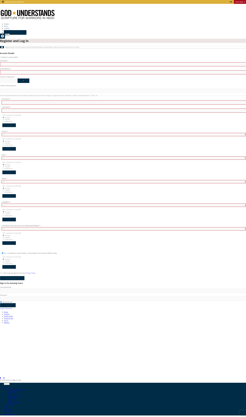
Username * (4, 61)
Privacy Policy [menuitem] (8, 316)
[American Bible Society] (231, 2)
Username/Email (5, 287)
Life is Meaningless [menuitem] (14, 396)
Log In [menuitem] (6, 320)
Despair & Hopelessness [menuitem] (16, 390)
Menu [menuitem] (7, 34)
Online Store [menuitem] (8, 411)
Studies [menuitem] (6, 24)
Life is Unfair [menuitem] (12, 398)
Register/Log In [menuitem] (15, 32)
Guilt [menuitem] (9, 400)
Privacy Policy (30, 273)
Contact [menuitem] (6, 28)
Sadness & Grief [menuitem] (13, 402)
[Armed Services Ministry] (9, 345)
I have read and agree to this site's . (19, 273)
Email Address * (5, 69)
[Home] (27, 19)
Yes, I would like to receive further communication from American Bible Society (30, 253)
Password (3, 295)
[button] (2, 36)
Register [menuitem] (6, 323)
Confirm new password (8, 86)
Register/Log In (9, 414)
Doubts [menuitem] (10, 404)
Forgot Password (6, 308)
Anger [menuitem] (10, 394)
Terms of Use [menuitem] (8, 318)
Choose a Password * (7, 77)
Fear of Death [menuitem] (12, 392)
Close (9, 125)
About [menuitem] (6, 26)
